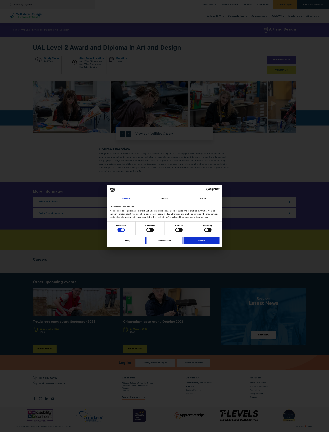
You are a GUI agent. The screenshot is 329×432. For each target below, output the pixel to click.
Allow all (201, 240)
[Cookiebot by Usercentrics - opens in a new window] (208, 190)
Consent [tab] (126, 198)
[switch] (150, 230)
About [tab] (203, 198)
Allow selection (164, 240)
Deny (127, 240)
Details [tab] (164, 198)
